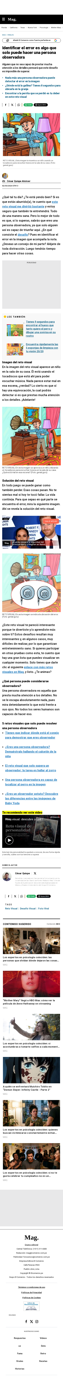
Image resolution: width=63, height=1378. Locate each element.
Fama (19, 1353)
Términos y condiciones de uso (31, 1287)
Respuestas (20, 1338)
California (13, 27)
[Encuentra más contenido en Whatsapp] (18, 105)
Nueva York (32, 27)
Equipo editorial (31, 1245)
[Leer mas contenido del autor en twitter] (35, 873)
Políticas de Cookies (31, 1298)
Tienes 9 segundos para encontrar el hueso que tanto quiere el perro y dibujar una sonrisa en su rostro (41, 328)
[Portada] (31, 1242)
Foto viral (43, 908)
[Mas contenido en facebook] (26, 1321)
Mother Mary (56, 27)
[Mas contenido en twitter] (31, 1321)
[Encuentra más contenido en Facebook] (5, 105)
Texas (22, 27)
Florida (4, 27)
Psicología (44, 27)
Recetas (43, 1361)
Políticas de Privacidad (31, 1292)
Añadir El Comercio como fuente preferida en (32, 40)
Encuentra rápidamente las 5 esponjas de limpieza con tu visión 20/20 (42, 348)
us (19, 1345)
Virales (19, 1361)
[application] (31, 831)
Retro (43, 1353)
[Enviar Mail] (4, 181)
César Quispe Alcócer (18, 181)
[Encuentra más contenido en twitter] (12, 105)
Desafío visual (28, 908)
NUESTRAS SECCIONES (31, 1331)
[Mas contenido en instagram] (36, 1321)
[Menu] (5, 19)
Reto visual (11, 908)
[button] (9, 840)
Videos (43, 1338)
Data (43, 1345)
